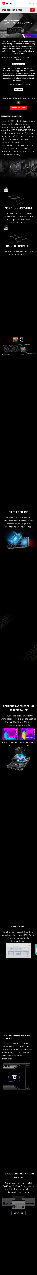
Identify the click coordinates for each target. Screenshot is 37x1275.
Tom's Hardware (18, 64)
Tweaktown (18, 89)
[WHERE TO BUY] (32, 10)
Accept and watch (18, 108)
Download (18, 1213)
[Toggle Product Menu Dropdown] (28, 10)
